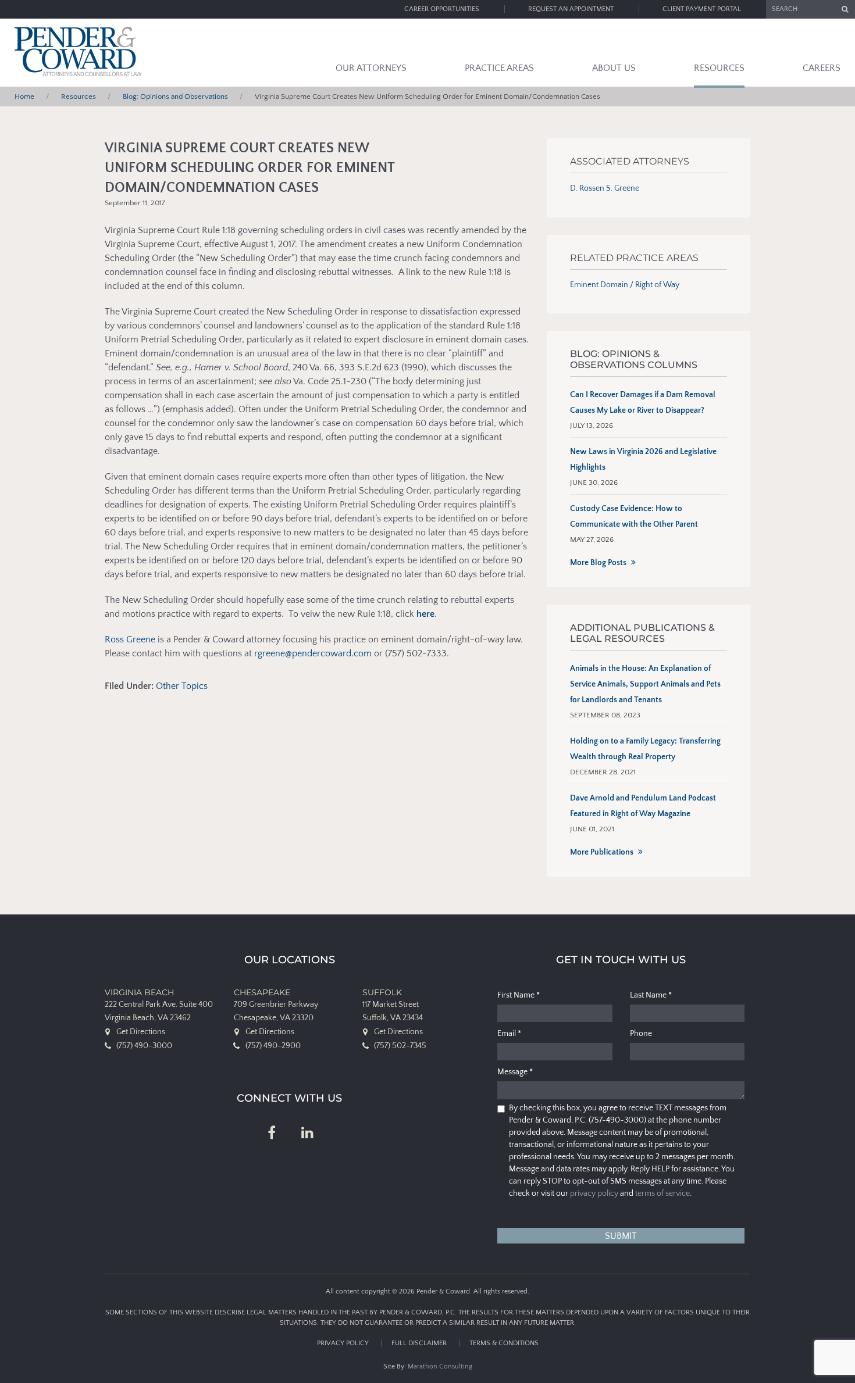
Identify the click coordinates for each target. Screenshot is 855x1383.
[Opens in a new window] (272, 1133)
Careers (821, 68)
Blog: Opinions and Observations (175, 96)
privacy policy (594, 1193)
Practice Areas (499, 68)
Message (515, 1072)
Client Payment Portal (701, 9)
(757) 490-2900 (273, 1045)
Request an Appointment (571, 9)
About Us (614, 68)
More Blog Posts (598, 562)
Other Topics (182, 686)
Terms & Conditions (504, 1343)
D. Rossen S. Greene (604, 188)
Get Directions (140, 1032)
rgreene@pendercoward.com (313, 653)
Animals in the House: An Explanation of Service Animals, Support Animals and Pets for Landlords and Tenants (645, 684)
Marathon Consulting (440, 1366)
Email (509, 1033)
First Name (518, 995)
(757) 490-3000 (144, 1045)
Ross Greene (130, 639)
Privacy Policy (343, 1343)
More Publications (601, 852)
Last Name (651, 995)
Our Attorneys (371, 68)
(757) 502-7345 (400, 1045)
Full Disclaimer (419, 1343)
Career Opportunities (441, 9)
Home (24, 96)
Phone (641, 1033)
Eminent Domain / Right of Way (624, 285)
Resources (719, 68)
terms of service (662, 1193)
